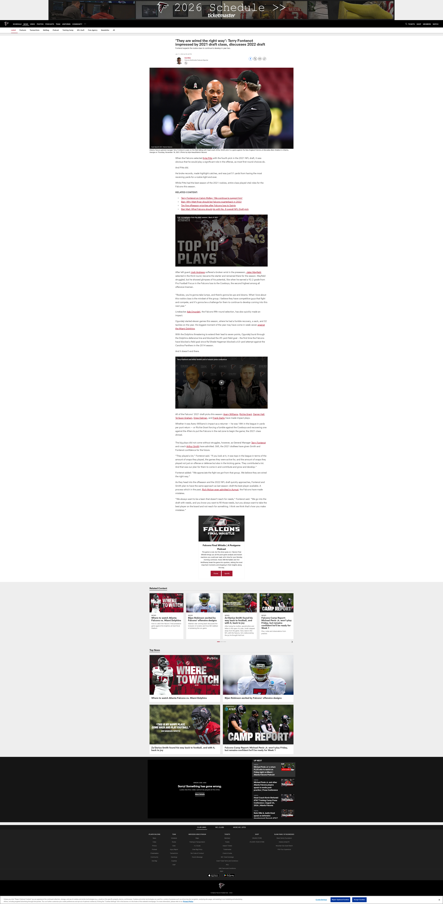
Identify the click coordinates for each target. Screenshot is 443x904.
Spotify (227, 573)
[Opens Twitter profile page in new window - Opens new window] (186, 63)
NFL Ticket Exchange (227, 857)
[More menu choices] (85, 24)
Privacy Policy (188, 901)
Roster (174, 842)
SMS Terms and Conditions (227, 868)
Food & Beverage (197, 857)
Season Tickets (227, 845)
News (154, 838)
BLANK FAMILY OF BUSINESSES (284, 834)
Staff (173, 864)
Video (154, 842)
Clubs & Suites (227, 853)
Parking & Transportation (197, 842)
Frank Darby (219, 417)
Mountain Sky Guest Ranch (284, 845)
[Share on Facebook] (250, 60)
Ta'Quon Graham (183, 417)
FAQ (227, 864)
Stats (174, 845)
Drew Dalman (200, 417)
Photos (154, 845)
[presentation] (292, 642)
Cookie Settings (321, 900)
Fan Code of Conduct (197, 853)
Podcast (154, 849)
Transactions (174, 853)
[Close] (439, 899)
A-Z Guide (197, 845)
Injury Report (174, 849)
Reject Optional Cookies (340, 900)
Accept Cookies (359, 900)
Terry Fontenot (258, 442)
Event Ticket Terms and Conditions (227, 861)
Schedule (174, 838)
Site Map (154, 861)
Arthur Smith (192, 446)
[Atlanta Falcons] (221, 886)
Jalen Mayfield (253, 272)
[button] (221, 240)
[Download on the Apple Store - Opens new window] (213, 876)
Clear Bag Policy (197, 849)
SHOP (257, 834)
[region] (221, 900)
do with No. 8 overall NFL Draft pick (231, 209)
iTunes (216, 573)
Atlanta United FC (284, 842)
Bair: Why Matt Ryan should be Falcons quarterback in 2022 (211, 201)
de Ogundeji (194, 311)
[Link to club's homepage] (6, 24)
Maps (197, 838)
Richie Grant (245, 414)
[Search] (406, 23)
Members (227, 838)
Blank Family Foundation (284, 838)
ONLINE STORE (257, 838)
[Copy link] (264, 59)
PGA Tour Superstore (284, 849)
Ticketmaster (227, 849)
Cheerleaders (154, 853)
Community (154, 857)
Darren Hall (258, 414)
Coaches (174, 861)
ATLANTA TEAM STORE (257, 842)
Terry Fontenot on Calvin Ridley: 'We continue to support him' (211, 198)
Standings (174, 857)
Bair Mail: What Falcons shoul (196, 209)
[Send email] (260, 60)
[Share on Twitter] (255, 60)
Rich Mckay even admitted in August (220, 489)
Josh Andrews (198, 272)
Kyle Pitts (207, 158)
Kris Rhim (188, 58)
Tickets (227, 842)
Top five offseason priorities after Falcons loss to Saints (208, 205)
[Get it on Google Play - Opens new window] (229, 876)
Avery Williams (230, 414)
